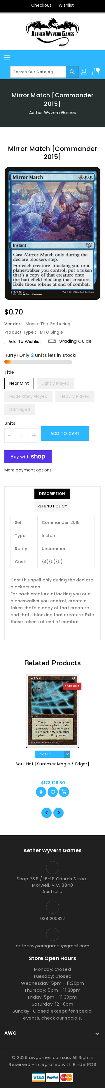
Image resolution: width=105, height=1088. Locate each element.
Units (10, 423)
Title (9, 372)
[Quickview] (41, 792)
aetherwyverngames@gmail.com (52, 946)
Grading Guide (75, 341)
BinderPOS (85, 1064)
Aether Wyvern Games (52, 112)
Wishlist (66, 5)
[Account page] (84, 72)
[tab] (52, 494)
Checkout (41, 5)
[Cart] (96, 72)
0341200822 (52, 918)
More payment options (28, 470)
